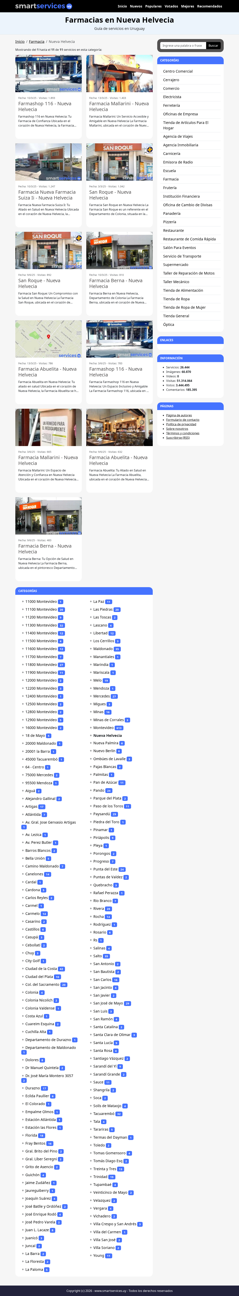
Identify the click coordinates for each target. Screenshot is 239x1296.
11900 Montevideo (41, 672)
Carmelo (32, 913)
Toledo (99, 1145)
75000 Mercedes (39, 774)
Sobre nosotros (177, 429)
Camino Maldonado (42, 866)
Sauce (98, 1082)
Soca (97, 1097)
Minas (98, 711)
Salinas (99, 948)
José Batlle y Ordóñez (43, 1206)
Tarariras (100, 1129)
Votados (171, 6)
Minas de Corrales (108, 719)
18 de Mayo (35, 735)
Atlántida (33, 814)
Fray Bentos (35, 1143)
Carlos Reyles (36, 897)
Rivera (98, 908)
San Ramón (103, 1018)
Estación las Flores (40, 1127)
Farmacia (36, 41)
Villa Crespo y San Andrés (114, 1223)
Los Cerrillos (103, 640)
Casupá (31, 937)
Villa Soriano (104, 1247)
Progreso (101, 861)
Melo (97, 680)
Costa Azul (34, 1015)
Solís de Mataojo (107, 1105)
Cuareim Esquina (39, 1023)
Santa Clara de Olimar (112, 1034)
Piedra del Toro (106, 821)
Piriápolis (101, 837)
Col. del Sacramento (42, 984)
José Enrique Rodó (40, 1214)
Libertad (100, 632)
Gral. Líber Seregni (41, 1158)
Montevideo (103, 727)
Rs (95, 940)
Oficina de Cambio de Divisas (187, 204)
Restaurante (173, 230)
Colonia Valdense (40, 1008)
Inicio (122, 6)
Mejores (187, 6)
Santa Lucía (103, 1042)
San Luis (100, 1011)
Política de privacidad (181, 424)
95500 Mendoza (38, 782)
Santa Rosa (102, 1050)
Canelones (34, 873)
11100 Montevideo (41, 609)
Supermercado (175, 264)
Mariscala (101, 672)
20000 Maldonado (40, 743)
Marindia (100, 664)
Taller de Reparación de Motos (189, 273)
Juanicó (31, 1237)
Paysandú (101, 813)
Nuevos (136, 6)
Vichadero (102, 1216)
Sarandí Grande (106, 1074)
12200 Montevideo (41, 688)
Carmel (31, 905)
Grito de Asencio (39, 1166)
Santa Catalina (105, 1026)
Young (98, 1255)
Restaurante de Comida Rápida (189, 239)
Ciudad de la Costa (41, 968)
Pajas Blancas (104, 766)
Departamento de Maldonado (50, 1047)
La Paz (98, 601)
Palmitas (100, 774)
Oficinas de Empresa (180, 113)
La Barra (32, 1253)
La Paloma (34, 1269)
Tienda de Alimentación (183, 290)
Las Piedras (103, 609)
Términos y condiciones (182, 433)
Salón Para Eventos (179, 247)
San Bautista (103, 971)
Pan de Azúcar (105, 782)
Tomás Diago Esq (107, 1160)
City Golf (32, 960)
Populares (153, 6)
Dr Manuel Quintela (42, 1067)
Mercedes (101, 696)
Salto (97, 955)
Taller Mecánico (176, 281)
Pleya (98, 845)
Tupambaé (102, 1184)
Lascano (100, 625)
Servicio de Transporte (182, 256)
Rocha (98, 916)
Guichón (32, 1174)
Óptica (168, 324)
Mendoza (101, 688)
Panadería (172, 213)
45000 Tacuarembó (41, 759)
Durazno (32, 1088)
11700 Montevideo (41, 656)
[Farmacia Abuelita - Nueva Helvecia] (48, 339)
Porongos (101, 853)
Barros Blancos (38, 850)
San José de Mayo (108, 1003)
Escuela (169, 170)
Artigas (31, 806)
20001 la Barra (37, 751)
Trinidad (100, 1176)
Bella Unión (35, 858)
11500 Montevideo (41, 640)
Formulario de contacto (182, 420)
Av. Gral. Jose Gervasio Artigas (50, 822)
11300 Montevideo (41, 625)
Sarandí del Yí (105, 1066)
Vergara (100, 1208)
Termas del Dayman (110, 1137)
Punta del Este (105, 869)
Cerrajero (171, 79)
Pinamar (100, 829)
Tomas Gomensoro (109, 1152)
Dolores (32, 1059)
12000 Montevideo (41, 680)
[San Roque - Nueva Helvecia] (119, 162)
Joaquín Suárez (38, 1198)
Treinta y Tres (104, 1168)
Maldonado (103, 648)
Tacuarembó (103, 1113)
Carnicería (171, 153)
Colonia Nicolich (39, 1000)
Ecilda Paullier (37, 1095)
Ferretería (171, 105)
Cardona (32, 889)
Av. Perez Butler (38, 842)
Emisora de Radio (178, 162)
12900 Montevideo (41, 719)
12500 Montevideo (41, 703)
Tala (96, 1121)
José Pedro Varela (40, 1222)
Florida (31, 1135)
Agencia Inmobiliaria (180, 144)
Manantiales (103, 656)
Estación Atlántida (40, 1119)
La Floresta (34, 1261)
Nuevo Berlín (104, 750)
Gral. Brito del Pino (41, 1151)
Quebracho (102, 884)
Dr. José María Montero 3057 (49, 1075)
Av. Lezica (33, 834)
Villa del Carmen (107, 1231)
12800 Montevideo (41, 711)
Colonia (31, 992)
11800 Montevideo (41, 664)
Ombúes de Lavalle (109, 758)
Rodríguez (102, 924)
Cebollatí (32, 945)
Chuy (29, 952)
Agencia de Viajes (178, 136)
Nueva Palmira (105, 742)
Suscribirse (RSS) (178, 438)
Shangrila (101, 1089)
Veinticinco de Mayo (110, 1192)
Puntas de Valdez (107, 876)
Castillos (32, 929)
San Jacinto (102, 987)
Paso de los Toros (108, 806)
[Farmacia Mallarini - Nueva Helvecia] (119, 73)
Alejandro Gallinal (40, 798)
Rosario (99, 932)
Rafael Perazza (105, 892)
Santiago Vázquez (108, 1058)
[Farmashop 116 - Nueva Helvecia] (48, 73)
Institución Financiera (181, 196)
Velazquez (102, 1200)
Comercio (171, 88)
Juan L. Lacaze (37, 1229)
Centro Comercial (178, 71)
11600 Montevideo (41, 648)
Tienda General (176, 315)
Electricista (172, 96)
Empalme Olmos (39, 1111)
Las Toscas (102, 617)
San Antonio (103, 963)
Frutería (170, 187)
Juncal (30, 1245)
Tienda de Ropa (176, 298)
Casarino (32, 921)
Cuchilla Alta (35, 1031)
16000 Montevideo (41, 727)
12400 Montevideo (41, 696)
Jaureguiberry (37, 1190)
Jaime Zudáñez (37, 1182)
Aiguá (30, 790)
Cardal (30, 881)
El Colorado (35, 1103)
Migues (99, 703)
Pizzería (169, 221)
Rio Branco (102, 900)
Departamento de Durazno (48, 1039)
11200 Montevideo (41, 617)
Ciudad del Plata (39, 976)
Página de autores (179, 415)
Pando (98, 790)
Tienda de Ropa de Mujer (184, 307)
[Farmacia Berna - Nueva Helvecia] (119, 250)
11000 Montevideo (41, 601)
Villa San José (104, 1239)
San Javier (101, 995)
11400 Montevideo (41, 632)
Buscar (213, 45)
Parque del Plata (107, 798)
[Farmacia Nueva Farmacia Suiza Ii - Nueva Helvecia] (48, 162)
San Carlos (102, 979)
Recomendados (209, 6)
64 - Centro (34, 767)
